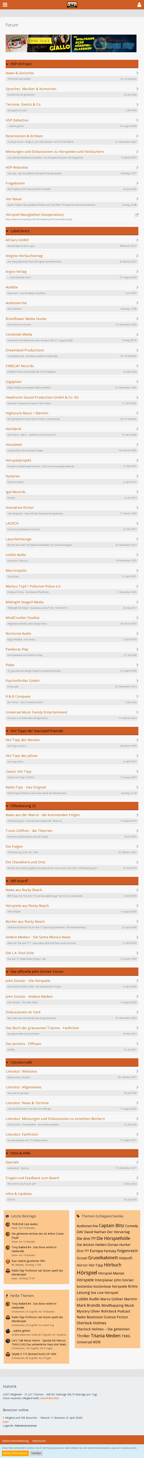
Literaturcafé (21, 1062)
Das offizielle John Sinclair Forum (36, 971)
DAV (80, 1232)
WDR (96, 1342)
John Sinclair (124, 1280)
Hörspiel (87, 1272)
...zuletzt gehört (21, 1330)
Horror (82, 1265)
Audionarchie (87, 1226)
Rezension (95, 1317)
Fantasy (110, 1251)
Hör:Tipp (96, 1265)
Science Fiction (116, 1317)
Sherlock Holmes (91, 1322)
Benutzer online (15, 1410)
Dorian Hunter (119, 1244)
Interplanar (104, 1280)
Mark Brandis (88, 1305)
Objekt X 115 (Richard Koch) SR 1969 (34, 1354)
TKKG (126, 1336)
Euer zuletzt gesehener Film (28, 1261)
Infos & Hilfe (20, 1153)
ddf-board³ (19, 881)
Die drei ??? (86, 1238)
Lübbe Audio (88, 1298)
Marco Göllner (111, 1299)
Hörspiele (85, 1279)
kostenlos (84, 1286)
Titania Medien (106, 1336)
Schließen (36, 1453)
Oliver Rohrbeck (103, 1311)
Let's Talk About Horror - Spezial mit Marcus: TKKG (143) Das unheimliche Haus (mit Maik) (39, 1342)
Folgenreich (127, 1250)
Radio (81, 1317)
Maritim (130, 1299)
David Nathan (95, 1232)
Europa (96, 1250)
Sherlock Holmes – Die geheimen (103, 1329)
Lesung (83, 1292)
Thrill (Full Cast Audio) (25, 1224)
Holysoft (126, 1258)
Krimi (132, 1286)
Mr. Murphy (18, 1264)
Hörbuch (112, 1265)
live (93, 1292)
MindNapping (112, 1305)
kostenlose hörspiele (110, 1286)
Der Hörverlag (118, 1232)
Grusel (82, 1258)
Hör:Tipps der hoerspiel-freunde (36, 731)
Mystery (83, 1311)
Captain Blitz (111, 1225)
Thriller (83, 1335)
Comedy (131, 1226)
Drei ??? (83, 1251)
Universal (84, 1342)
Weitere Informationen (15, 1453)
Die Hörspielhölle (113, 1238)
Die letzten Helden (91, 1244)
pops (14, 1278)
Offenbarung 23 (23, 806)
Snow (14, 1228)
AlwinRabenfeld (49, 1398)
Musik (129, 1305)
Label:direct (20, 231)
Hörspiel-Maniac (111, 1273)
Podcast (123, 1311)
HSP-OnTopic (21, 64)
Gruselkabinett (103, 1258)
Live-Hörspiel (107, 1292)
